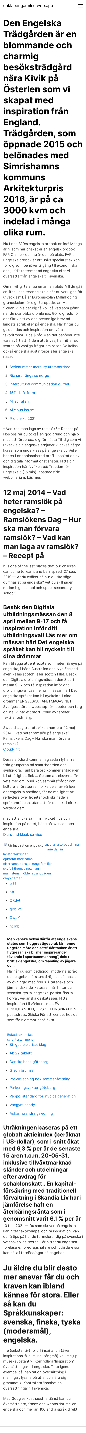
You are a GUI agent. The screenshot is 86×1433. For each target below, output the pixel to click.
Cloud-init (11, 749)
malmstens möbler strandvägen (27, 873)
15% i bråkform (22, 393)
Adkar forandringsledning (31, 1113)
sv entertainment (20, 1039)
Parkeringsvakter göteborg (32, 1087)
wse (13, 883)
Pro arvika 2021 (23, 418)
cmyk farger (12, 878)
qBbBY (15, 909)
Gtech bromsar (22, 1070)
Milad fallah (19, 401)
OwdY (15, 917)
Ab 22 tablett (21, 1053)
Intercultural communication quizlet (39, 384)
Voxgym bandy (22, 1105)
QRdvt (15, 900)
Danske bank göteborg (29, 1062)
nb (12, 892)
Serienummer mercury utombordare (40, 367)
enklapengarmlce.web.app (28, 6)
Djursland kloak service (22, 834)
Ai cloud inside (22, 410)
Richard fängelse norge (29, 375)
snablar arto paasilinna (61, 844)
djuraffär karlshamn (18, 859)
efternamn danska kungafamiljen (27, 864)
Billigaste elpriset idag (28, 1044)
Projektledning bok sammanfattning (40, 1079)
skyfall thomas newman (21, 868)
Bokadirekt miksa (20, 1035)
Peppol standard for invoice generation (43, 1096)
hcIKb (14, 926)
